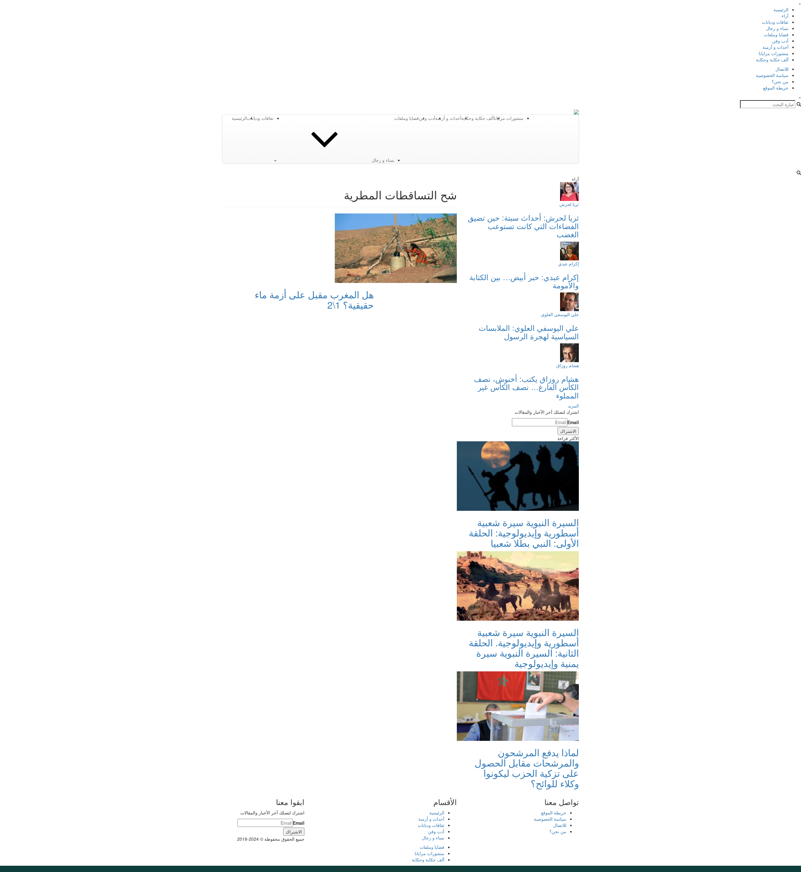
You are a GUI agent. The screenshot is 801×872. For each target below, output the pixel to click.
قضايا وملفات (776, 34)
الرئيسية (780, 9)
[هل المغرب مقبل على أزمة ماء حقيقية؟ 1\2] (396, 247)
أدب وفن (780, 41)
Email (573, 422)
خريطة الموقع (775, 88)
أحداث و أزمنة (775, 47)
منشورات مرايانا (773, 53)
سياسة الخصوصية (772, 75)
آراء (785, 16)
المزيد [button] (573, 406)
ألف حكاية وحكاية (772, 59)
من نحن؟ (780, 81)
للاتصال (781, 69)
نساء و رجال (777, 28)
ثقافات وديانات (775, 22)
